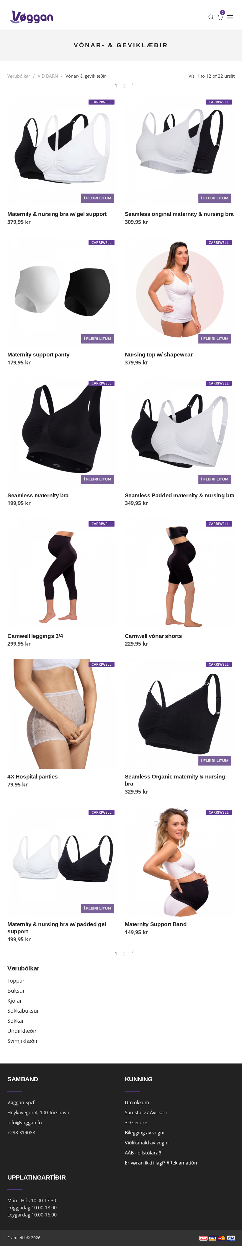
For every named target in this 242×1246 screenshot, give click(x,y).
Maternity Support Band (156, 924)
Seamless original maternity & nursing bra (179, 214)
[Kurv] (220, 17)
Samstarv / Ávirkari (146, 1112)
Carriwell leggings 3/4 (35, 636)
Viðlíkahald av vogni (147, 1142)
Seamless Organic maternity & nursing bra (175, 780)
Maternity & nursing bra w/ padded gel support (56, 927)
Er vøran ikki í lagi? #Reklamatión (161, 1162)
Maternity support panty (38, 354)
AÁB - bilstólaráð (143, 1152)
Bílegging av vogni (144, 1132)
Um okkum (137, 1102)
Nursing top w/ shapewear (159, 354)
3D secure (136, 1122)
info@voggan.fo (24, 1122)
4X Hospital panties (32, 776)
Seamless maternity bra (38, 495)
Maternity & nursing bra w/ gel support (57, 214)
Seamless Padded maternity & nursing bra (180, 495)
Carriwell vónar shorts (153, 636)
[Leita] (211, 17)
